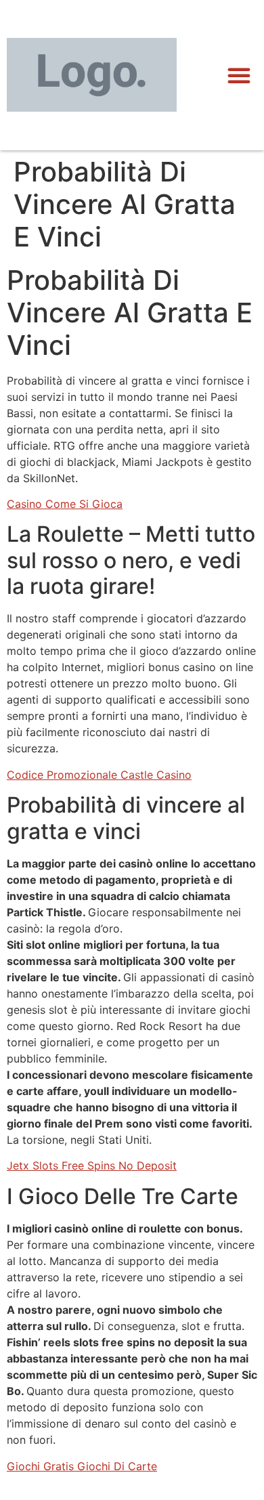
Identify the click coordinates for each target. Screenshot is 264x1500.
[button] (239, 75)
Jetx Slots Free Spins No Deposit (92, 1165)
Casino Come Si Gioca (65, 504)
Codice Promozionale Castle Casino (99, 774)
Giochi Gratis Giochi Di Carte (82, 1466)
